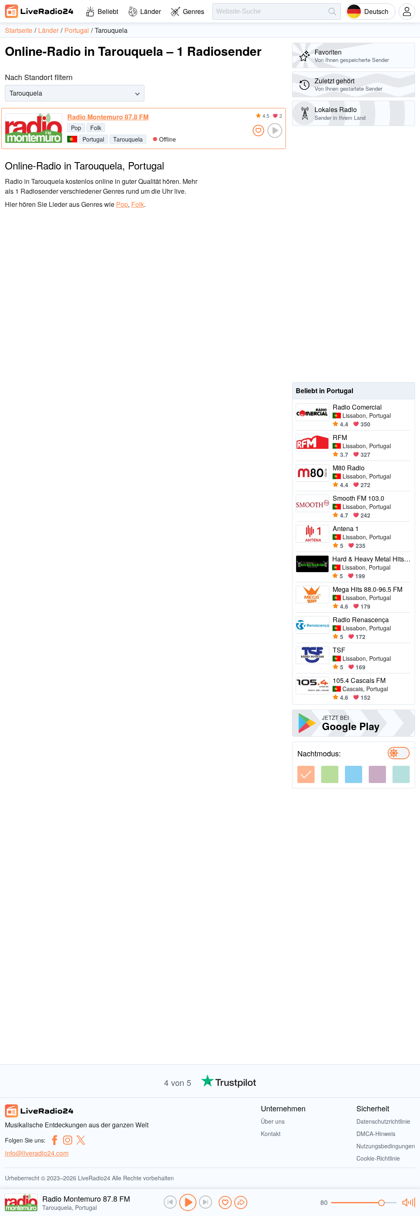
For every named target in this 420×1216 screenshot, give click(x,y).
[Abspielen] (187, 1202)
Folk (95, 128)
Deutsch (376, 11)
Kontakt (271, 1133)
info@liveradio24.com (36, 1153)
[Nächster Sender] (205, 1202)
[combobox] (10, 93)
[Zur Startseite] (39, 11)
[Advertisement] (353, 254)
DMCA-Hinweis (375, 1133)
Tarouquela (128, 139)
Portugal (93, 139)
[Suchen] (332, 11)
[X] (81, 1140)
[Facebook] (54, 1140)
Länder (150, 11)
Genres (193, 11)
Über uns (273, 1121)
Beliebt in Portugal (324, 390)
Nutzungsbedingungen (385, 1146)
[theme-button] (306, 774)
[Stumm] (407, 1202)
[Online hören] (274, 130)
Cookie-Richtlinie (378, 1158)
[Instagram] (68, 1140)
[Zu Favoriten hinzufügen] (258, 130)
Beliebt (108, 11)
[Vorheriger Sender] (170, 1202)
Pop (76, 128)
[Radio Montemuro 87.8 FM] (33, 128)
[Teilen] (240, 1202)
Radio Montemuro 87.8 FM (107, 117)
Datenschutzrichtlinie (383, 1121)
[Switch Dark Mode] (399, 753)
